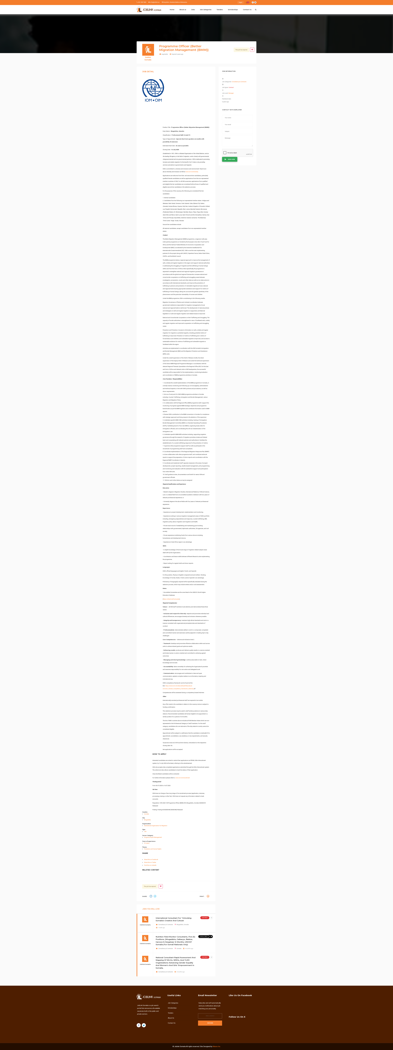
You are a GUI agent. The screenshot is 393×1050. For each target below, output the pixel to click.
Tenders (220, 10)
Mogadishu (147, 820)
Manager (231, 93)
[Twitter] (255, 2)
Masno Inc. (217, 1046)
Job (145, 831)
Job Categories (205, 10)
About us (182, 10)
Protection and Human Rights (152, 849)
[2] (246, 3)
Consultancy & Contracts (165, 924)
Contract (205, 917)
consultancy (204, 936)
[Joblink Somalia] (149, 9)
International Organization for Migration (155, 825)
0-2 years (146, 843)
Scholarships (233, 10)
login (240, 2)
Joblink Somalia (180, 1046)
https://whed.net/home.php (171, 599)
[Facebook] (253, 2)
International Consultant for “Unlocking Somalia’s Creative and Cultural (173, 919)
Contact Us (247, 10)
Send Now (231, 159)
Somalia (146, 814)
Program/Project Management (153, 837)
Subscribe (210, 1023)
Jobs (193, 10)
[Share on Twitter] (155, 896)
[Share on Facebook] (151, 896)
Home (172, 10)
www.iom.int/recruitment (182, 778)
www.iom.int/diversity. (191, 171)
